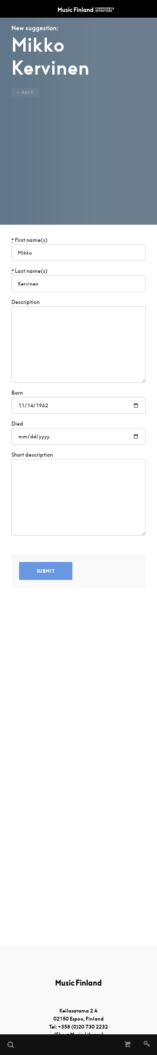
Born (17, 392)
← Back (25, 92)
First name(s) (29, 240)
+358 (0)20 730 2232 (83, 1027)
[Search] (10, 1044)
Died (17, 423)
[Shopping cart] (128, 1044)
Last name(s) (29, 271)
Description (25, 302)
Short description (32, 454)
